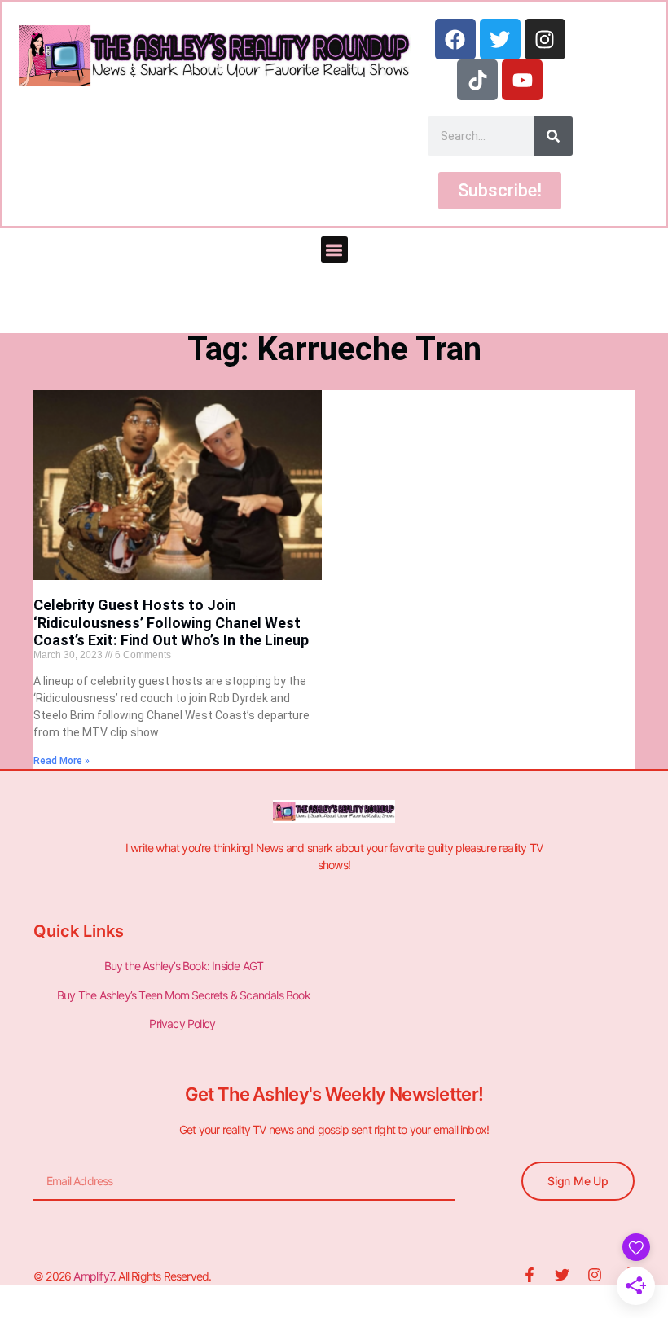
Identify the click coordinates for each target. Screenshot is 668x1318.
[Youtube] (522, 79)
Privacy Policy (183, 1023)
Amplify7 (93, 1276)
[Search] (553, 136)
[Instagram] (545, 39)
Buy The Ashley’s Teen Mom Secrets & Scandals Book (183, 995)
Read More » (61, 761)
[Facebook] (455, 39)
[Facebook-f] (529, 1274)
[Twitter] (500, 39)
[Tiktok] (477, 79)
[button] (334, 249)
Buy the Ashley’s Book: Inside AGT (184, 966)
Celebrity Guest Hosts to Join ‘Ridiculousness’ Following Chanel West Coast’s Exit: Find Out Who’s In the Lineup (171, 622)
